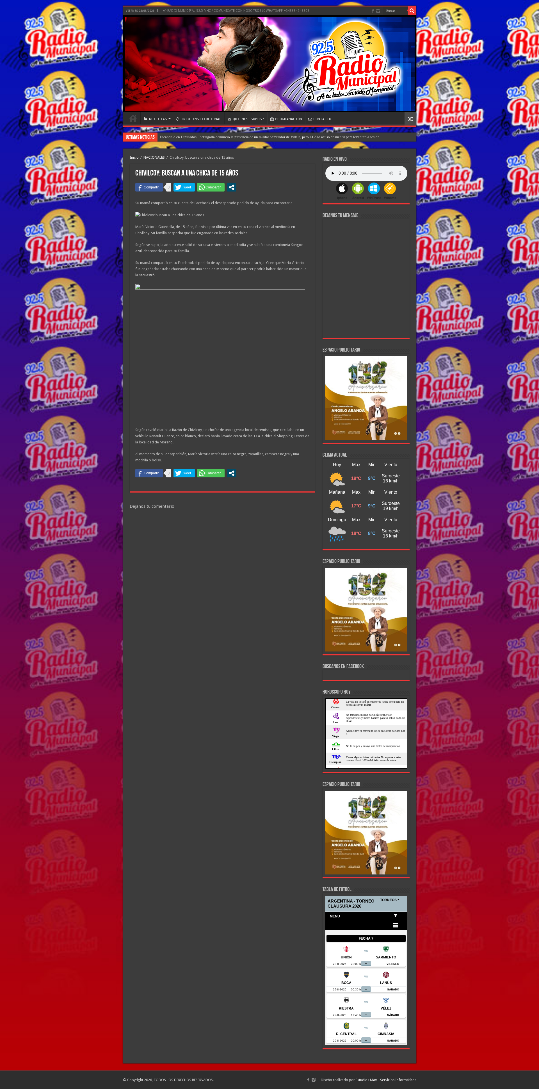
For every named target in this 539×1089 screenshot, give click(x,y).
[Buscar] (412, 10)
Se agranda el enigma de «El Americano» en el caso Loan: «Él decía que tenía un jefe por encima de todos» (241, 137)
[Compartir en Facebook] (149, 187)
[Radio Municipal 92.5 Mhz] (269, 63)
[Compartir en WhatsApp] (211, 187)
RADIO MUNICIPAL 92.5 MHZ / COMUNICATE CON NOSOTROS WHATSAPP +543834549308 (237, 11)
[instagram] (378, 11)
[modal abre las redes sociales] (231, 187)
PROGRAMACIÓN (288, 119)
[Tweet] (184, 187)
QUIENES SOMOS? (248, 119)
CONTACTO (322, 119)
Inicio (134, 157)
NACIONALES (154, 157)
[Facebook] (372, 11)
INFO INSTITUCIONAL (201, 119)
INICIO (133, 118)
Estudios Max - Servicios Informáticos (386, 1080)
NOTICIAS (158, 119)
